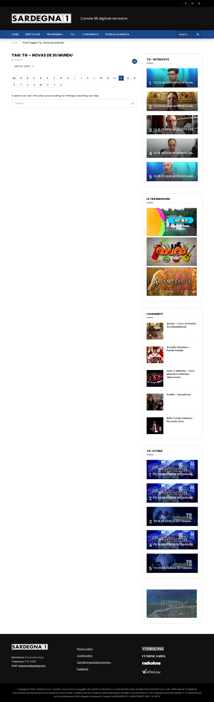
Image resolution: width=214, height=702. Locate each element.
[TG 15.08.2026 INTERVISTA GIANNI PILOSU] (172, 148)
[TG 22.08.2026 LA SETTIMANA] (172, 493)
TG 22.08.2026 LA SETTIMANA (172, 498)
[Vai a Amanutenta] (172, 295)
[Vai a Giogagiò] (172, 265)
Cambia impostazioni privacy (94, 662)
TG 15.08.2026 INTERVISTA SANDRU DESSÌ (180, 129)
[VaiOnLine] (151, 672)
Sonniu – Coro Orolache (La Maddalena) (181, 325)
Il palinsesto (91, 34)
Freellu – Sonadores (179, 394)
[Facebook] (185, 3)
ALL (14, 78)
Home (15, 42)
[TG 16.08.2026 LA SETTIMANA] (172, 516)
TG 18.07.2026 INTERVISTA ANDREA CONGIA (181, 176)
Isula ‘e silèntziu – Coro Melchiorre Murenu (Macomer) (181, 374)
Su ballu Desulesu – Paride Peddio (178, 349)
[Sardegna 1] (41, 18)
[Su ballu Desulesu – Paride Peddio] (155, 354)
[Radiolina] (151, 664)
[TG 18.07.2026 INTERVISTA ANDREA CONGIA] (172, 171)
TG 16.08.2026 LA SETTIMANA (172, 521)
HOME (15, 34)
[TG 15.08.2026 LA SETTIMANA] (172, 539)
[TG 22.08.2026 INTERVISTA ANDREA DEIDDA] (172, 78)
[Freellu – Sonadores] (155, 402)
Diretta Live (32, 34)
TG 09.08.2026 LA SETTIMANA (172, 568)
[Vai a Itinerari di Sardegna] (172, 617)
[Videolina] (153, 649)
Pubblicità (82, 669)
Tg (72, 34)
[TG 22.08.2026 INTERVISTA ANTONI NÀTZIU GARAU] (172, 101)
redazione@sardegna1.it (32, 665)
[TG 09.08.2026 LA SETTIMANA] (172, 563)
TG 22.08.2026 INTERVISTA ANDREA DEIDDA (181, 83)
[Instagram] (192, 3)
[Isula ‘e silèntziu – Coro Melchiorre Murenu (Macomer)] (155, 378)
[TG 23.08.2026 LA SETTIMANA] (172, 469)
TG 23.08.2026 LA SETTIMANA (172, 474)
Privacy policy (85, 649)
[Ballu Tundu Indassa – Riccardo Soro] (155, 425)
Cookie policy (84, 655)
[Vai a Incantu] (172, 235)
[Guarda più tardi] (199, 3)
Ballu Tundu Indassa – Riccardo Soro (180, 419)
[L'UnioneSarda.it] (154, 656)
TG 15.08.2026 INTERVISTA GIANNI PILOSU (180, 153)
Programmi (54, 34)
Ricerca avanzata (117, 34)
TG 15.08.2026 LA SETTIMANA (172, 544)
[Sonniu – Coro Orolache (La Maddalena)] (155, 331)
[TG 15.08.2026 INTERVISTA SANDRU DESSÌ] (172, 124)
